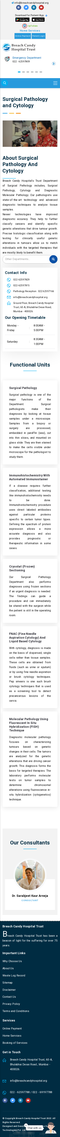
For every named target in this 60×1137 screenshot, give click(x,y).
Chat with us (34, 1128)
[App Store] (38, 19)
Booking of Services (15, 1042)
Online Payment (22, 36)
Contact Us (9, 996)
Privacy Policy (11, 1004)
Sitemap (7, 982)
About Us (8, 968)
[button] (19, 71)
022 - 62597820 (21, 61)
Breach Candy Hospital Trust (31, 1118)
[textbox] (30, 259)
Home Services (30, 30)
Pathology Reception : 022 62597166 (33, 291)
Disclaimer (9, 989)
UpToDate (33, 26)
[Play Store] (22, 19)
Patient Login (38, 36)
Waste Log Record (13, 975)
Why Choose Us (12, 961)
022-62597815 (21, 285)
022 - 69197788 (42, 1092)
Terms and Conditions (15, 1011)
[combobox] (30, 259)
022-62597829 (21, 279)
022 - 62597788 (20, 1092)
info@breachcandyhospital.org (31, 2)
